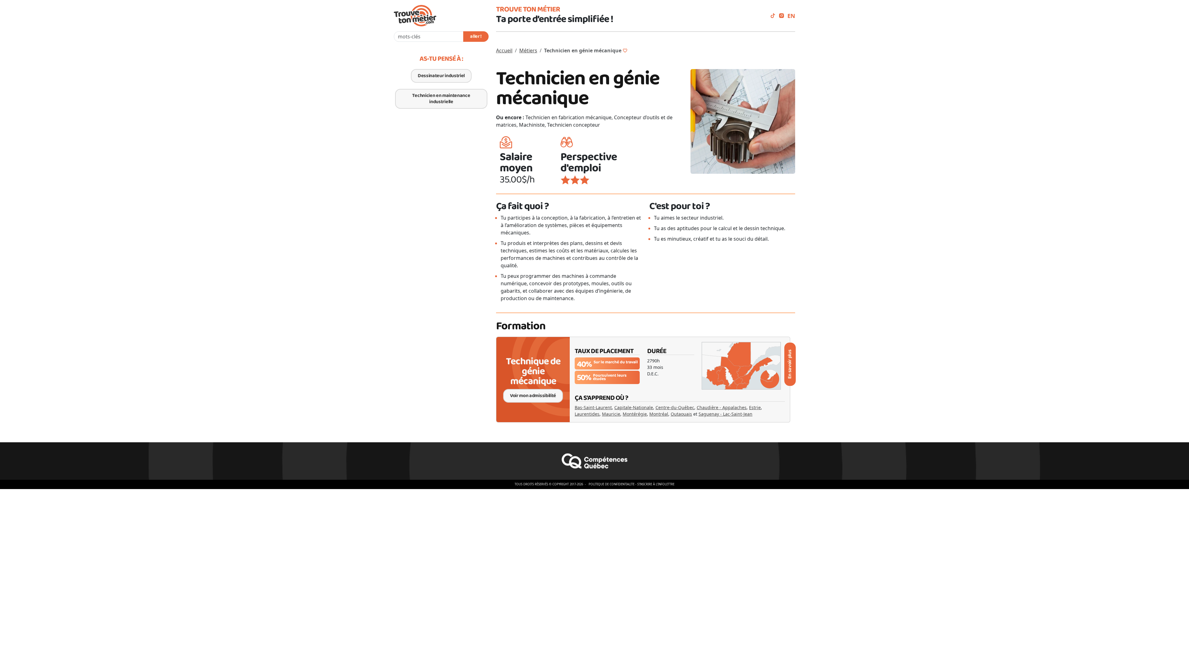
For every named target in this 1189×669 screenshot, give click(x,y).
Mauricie (611, 414)
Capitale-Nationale (633, 407)
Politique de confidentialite (611, 484)
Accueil (504, 50)
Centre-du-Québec (674, 407)
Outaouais (681, 414)
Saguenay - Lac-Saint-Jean (725, 414)
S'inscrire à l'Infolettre (655, 484)
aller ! (476, 36)
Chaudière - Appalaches (722, 407)
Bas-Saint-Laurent (593, 407)
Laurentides (587, 414)
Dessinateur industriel (441, 76)
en (791, 16)
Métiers (528, 50)
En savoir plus (790, 364)
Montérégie (635, 414)
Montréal (658, 414)
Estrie (755, 407)
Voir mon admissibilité (533, 396)
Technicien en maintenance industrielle (441, 99)
